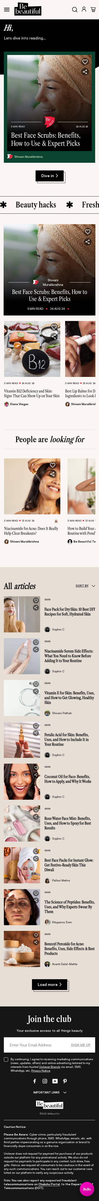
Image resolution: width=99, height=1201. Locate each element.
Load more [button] (48, 984)
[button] (85, 61)
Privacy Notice (40, 1070)
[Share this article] (54, 337)
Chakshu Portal (49, 1184)
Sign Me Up (81, 1045)
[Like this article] (54, 327)
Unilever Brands (49, 1067)
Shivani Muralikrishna (28, 156)
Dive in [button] (47, 175)
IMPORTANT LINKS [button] (46, 1092)
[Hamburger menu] (7, 9)
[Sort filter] (93, 586)
